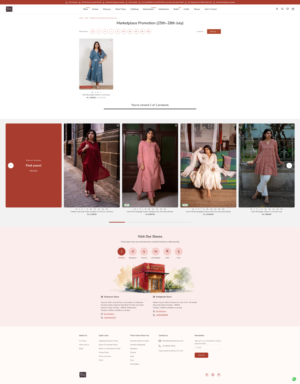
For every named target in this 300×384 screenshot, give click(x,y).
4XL (136, 31)
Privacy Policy (104, 352)
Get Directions (109, 314)
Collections (164, 9)
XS (93, 31)
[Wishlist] (287, 9)
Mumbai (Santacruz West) (139, 341)
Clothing (135, 9)
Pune (132, 360)
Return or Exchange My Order (109, 348)
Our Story (82, 341)
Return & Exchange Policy (108, 345)
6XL (149, 31)
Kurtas (95, 9)
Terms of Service (105, 356)
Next (289, 165)
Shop (86, 18)
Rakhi (176, 9)
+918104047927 (110, 318)
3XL (130, 31)
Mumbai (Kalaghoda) (137, 345)
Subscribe (201, 355)
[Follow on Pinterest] (219, 375)
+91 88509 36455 (168, 346)
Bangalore (134, 348)
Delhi (132, 356)
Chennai (133, 352)
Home (81, 18)
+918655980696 (162, 315)
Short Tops (121, 9)
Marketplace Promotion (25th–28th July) (103, 18)
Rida (85, 9)
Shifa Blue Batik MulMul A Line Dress (96, 95)
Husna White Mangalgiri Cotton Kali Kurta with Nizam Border (208, 212)
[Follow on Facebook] (207, 375)
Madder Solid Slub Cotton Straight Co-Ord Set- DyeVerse (92, 212)
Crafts (186, 9)
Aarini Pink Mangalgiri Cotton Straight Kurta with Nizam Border (150, 212)
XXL (124, 31)
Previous (11, 165)
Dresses (107, 9)
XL (117, 31)
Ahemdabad (134, 364)
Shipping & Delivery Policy (108, 341)
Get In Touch (211, 9)
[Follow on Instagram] (213, 375)
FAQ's (101, 360)
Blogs (81, 348)
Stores (197, 9)
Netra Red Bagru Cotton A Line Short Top (266, 212)
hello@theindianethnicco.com (172, 341)
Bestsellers (148, 9)
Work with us (84, 345)
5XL (142, 31)
